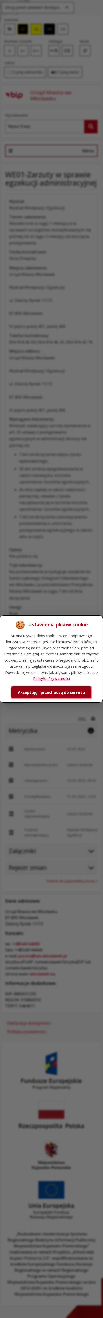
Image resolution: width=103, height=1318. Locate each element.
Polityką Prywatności (51, 678)
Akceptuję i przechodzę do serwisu (51, 692)
